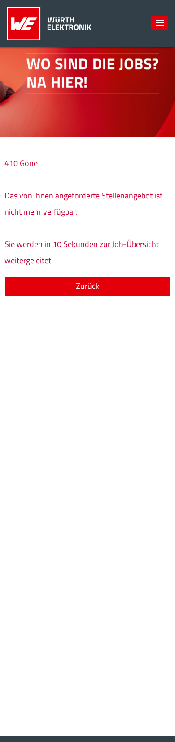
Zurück (88, 286)
